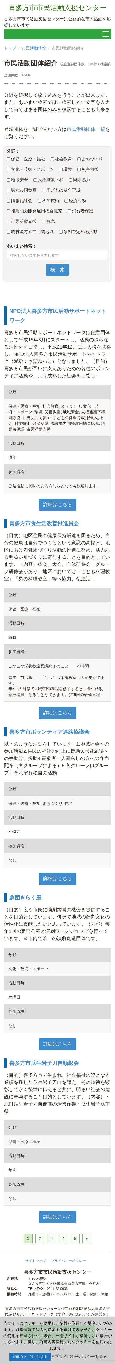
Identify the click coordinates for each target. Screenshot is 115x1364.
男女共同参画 (24, 190)
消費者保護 (82, 211)
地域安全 (19, 179)
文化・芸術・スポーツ (32, 169)
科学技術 (50, 200)
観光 (50, 221)
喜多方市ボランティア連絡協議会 (49, 732)
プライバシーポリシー (68, 1261)
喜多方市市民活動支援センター (58, 8)
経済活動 (77, 200)
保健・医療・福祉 (28, 159)
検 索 (57, 269)
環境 (67, 169)
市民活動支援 (24, 221)
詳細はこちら (57, 504)
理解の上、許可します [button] (30, 1357)
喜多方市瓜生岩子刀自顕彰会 (44, 1063)
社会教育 (63, 159)
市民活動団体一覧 (86, 129)
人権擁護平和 (50, 179)
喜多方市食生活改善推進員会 (44, 523)
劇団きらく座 (25, 897)
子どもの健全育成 (63, 190)
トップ (10, 48)
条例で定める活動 (80, 231)
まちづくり (92, 159)
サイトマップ (35, 1261)
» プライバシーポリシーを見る (79, 1356)
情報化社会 (21, 200)
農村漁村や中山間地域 (32, 231)
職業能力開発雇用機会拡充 (36, 211)
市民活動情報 (34, 48)
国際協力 (81, 179)
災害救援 (90, 169)
